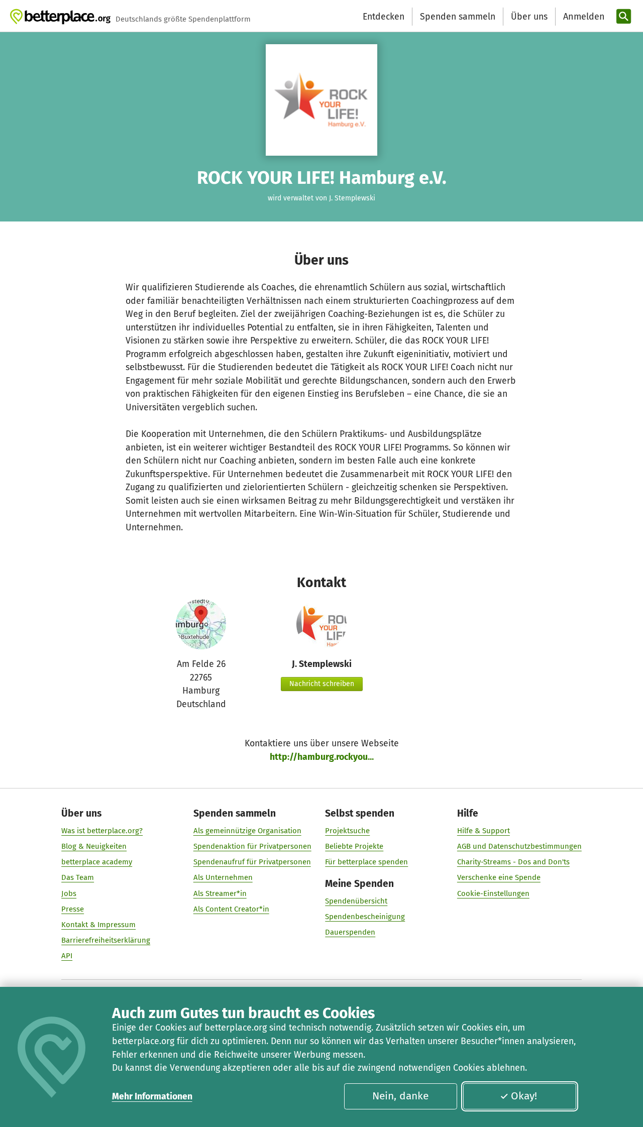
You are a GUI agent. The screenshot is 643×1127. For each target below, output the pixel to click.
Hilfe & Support (483, 830)
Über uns (529, 16)
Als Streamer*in (220, 893)
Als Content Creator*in (231, 909)
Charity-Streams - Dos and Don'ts (513, 861)
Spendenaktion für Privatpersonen (252, 846)
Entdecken (383, 16)
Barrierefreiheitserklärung (105, 940)
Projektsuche (347, 830)
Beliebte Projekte (354, 846)
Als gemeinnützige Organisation (247, 830)
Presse (72, 909)
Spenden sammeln (457, 16)
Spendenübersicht (356, 901)
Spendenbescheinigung (365, 916)
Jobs (68, 893)
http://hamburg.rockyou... (322, 756)
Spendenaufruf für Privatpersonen (252, 861)
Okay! (524, 1095)
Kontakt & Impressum (98, 924)
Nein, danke (400, 1095)
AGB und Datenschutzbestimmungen (519, 846)
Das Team (77, 877)
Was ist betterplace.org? (102, 830)
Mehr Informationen (152, 1096)
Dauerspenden (350, 932)
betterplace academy (96, 861)
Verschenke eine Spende (499, 877)
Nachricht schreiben (321, 684)
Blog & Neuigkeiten (94, 846)
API (66, 955)
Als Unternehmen (223, 877)
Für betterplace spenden (366, 861)
